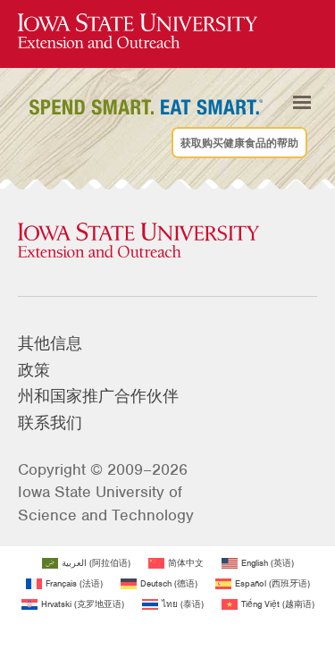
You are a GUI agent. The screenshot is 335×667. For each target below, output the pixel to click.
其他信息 (50, 343)
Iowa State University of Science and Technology (106, 503)
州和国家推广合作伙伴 (98, 396)
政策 (34, 370)
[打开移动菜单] (301, 103)
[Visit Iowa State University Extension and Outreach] (167, 241)
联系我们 (50, 423)
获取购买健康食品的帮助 (239, 142)
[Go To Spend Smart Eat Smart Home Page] (137, 31)
